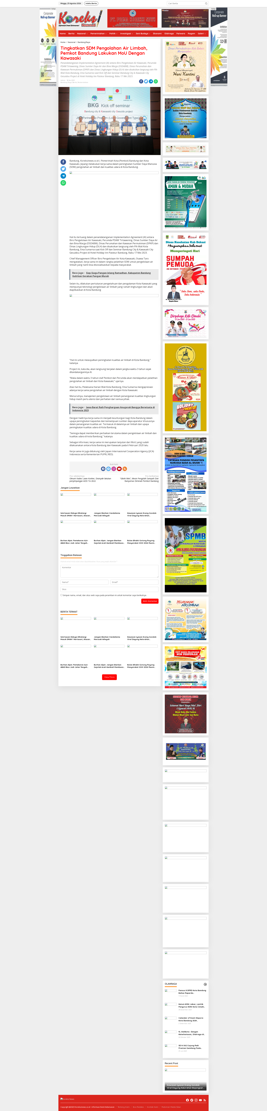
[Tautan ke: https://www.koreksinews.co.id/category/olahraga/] (205, 984)
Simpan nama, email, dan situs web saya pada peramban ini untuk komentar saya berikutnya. (105, 595)
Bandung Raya (66, 82)
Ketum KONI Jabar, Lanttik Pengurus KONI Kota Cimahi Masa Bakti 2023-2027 (191, 1005)
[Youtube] (119, 469)
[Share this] (141, 81)
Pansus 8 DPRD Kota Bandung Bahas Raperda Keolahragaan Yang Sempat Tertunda (192, 991)
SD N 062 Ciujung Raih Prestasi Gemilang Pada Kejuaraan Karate (190, 1046)
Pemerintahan (83, 82)
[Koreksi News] (80, 18)
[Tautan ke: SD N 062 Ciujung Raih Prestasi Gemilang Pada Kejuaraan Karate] (170, 1050)
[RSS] (125, 469)
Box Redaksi (138, 1107)
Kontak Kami (152, 1107)
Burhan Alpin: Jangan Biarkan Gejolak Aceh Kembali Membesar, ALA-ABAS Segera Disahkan (109, 541)
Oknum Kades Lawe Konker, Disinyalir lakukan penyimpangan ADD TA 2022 (90, 478)
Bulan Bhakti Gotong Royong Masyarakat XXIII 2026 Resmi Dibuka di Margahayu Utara (140, 541)
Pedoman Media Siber (171, 1107)
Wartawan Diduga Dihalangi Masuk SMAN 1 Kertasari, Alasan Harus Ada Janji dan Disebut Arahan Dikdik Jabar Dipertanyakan (75, 514)
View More (109, 677)
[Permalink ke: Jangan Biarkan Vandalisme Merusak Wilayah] (109, 502)
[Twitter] (108, 469)
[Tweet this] (146, 81)
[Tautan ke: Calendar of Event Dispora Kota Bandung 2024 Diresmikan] (170, 1022)
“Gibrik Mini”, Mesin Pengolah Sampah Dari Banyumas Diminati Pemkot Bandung (139, 478)
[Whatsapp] (156, 81)
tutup (53, 9)
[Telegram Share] (151, 81)
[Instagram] (114, 469)
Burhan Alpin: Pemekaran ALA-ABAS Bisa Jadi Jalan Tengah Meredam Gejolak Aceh (74, 541)
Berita (74, 82)
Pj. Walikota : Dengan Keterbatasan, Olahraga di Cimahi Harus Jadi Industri (191, 1033)
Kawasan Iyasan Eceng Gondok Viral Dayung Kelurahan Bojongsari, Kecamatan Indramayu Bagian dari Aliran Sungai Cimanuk (141, 514)
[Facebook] (103, 469)
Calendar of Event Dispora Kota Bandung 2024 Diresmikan (191, 1019)
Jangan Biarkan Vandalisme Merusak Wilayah (107, 514)
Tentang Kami (124, 1107)
